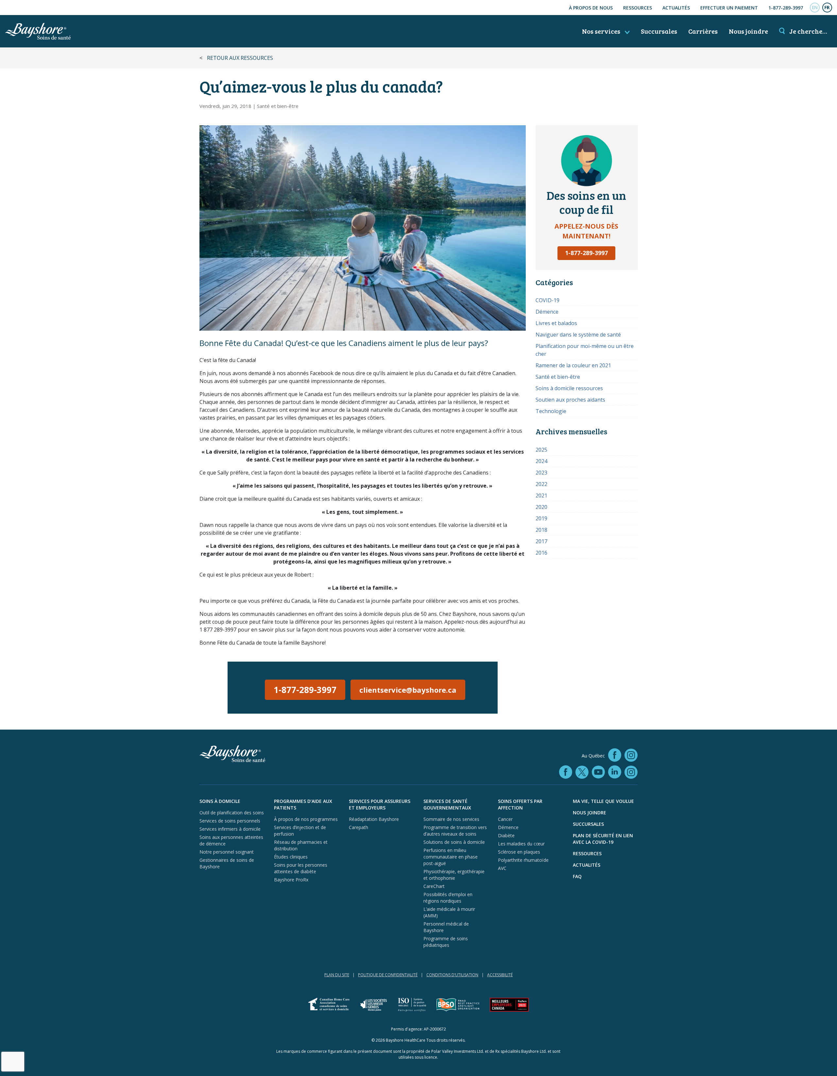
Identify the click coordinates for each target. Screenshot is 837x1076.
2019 (541, 518)
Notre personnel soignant (226, 852)
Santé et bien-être (278, 106)
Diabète (506, 835)
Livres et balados (556, 323)
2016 (541, 552)
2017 (541, 541)
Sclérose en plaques (519, 852)
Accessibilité (500, 975)
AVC (502, 868)
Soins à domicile (219, 801)
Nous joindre (748, 31)
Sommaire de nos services (451, 819)
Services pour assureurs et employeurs (379, 804)
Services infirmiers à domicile (230, 829)
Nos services (602, 31)
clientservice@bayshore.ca (407, 690)
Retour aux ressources (240, 57)
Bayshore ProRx (291, 879)
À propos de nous (591, 8)
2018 (541, 529)
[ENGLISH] (815, 7)
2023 (541, 472)
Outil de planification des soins (231, 812)
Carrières (703, 31)
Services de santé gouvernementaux (447, 804)
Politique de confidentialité (388, 975)
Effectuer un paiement (729, 8)
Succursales (659, 31)
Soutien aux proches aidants (570, 399)
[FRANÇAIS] (827, 7)
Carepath (358, 827)
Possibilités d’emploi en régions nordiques (447, 897)
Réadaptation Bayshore (374, 819)
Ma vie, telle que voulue (603, 801)
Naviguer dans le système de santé (578, 334)
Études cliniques (291, 857)
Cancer (505, 819)
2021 (541, 495)
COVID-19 (547, 300)
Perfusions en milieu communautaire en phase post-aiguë (450, 856)
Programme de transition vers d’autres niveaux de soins (455, 830)
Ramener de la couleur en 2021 (573, 365)
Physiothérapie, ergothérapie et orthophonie (454, 874)
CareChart (434, 886)
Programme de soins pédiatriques (445, 941)
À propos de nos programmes (306, 819)
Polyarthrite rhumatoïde (523, 860)
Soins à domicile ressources (569, 388)
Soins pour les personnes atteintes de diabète (300, 868)
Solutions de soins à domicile (454, 842)
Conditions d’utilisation (452, 975)
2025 (541, 449)
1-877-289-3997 (785, 8)
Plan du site (336, 975)
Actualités (676, 8)
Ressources (637, 8)
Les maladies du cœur (521, 844)
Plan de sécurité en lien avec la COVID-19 (603, 838)
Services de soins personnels (229, 821)
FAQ (577, 876)
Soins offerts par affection (520, 804)
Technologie (551, 411)
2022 (541, 484)
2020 (541, 507)
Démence (547, 311)
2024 (541, 461)
